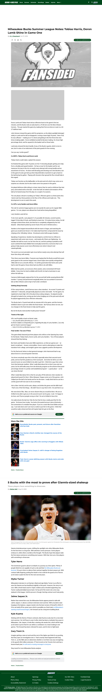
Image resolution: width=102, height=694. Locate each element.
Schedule (33, 2)
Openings (35, 677)
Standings (41, 2)
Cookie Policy (69, 680)
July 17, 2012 (34, 321)
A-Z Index (35, 683)
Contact (50, 677)
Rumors (26, 2)
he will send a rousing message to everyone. (37, 644)
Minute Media (11, 687)
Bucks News (19, 470)
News (21, 2)
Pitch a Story (15, 680)
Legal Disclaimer (86, 680)
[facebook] (88, 2)
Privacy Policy (36, 680)
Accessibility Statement (18, 683)
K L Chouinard (15, 36)
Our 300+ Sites (69, 677)
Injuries (53, 2)
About (13, 677)
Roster (47, 2)
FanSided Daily (85, 677)
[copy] (21, 40)
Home (13, 470)
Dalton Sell (13, 489)
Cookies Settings (53, 683)
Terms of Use (52, 680)
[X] (92, 2)
